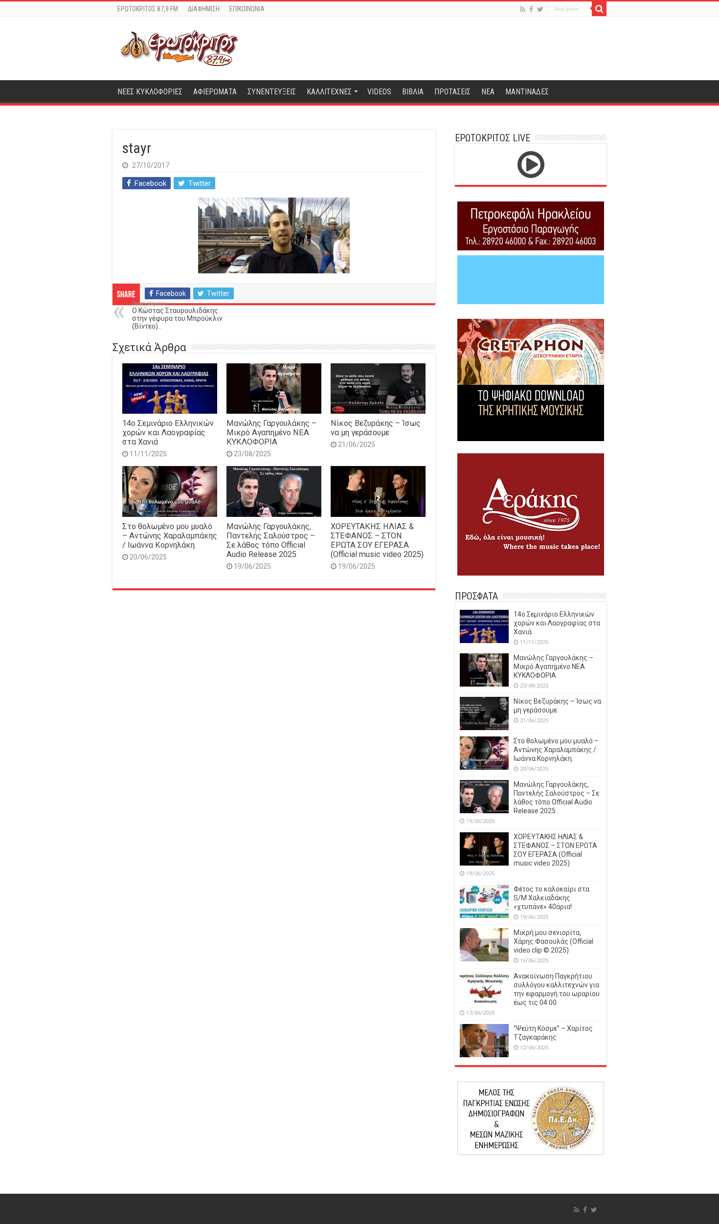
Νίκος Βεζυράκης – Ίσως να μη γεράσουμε (376, 428)
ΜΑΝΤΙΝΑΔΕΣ (527, 91)
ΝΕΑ (487, 91)
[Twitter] (540, 9)
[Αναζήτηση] (599, 8)
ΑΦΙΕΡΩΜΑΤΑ (215, 91)
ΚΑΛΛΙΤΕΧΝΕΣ (329, 91)
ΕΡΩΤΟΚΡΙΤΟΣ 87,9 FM (147, 9)
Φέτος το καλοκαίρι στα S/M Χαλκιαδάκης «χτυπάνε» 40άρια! (551, 898)
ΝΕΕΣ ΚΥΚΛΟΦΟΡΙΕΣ (149, 91)
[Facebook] (531, 9)
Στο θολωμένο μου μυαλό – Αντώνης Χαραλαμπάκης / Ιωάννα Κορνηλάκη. (169, 536)
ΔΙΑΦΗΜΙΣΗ (204, 9)
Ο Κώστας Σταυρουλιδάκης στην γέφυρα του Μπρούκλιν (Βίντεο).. (177, 315)
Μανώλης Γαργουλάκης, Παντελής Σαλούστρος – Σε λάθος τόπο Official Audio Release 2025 (270, 540)
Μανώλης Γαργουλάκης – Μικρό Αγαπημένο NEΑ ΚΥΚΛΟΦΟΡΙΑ (271, 432)
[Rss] (522, 9)
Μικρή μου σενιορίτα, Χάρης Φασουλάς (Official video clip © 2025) (553, 941)
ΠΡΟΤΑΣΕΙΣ (452, 91)
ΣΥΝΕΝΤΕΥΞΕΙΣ (271, 91)
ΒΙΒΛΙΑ (413, 91)
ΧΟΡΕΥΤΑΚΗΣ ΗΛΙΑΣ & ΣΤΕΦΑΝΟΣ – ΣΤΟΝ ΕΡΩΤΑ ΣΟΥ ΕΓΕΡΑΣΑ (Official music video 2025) (377, 540)
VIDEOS (379, 91)
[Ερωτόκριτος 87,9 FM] (179, 48)
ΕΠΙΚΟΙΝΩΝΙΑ (247, 9)
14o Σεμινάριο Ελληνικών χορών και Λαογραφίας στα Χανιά (168, 432)
